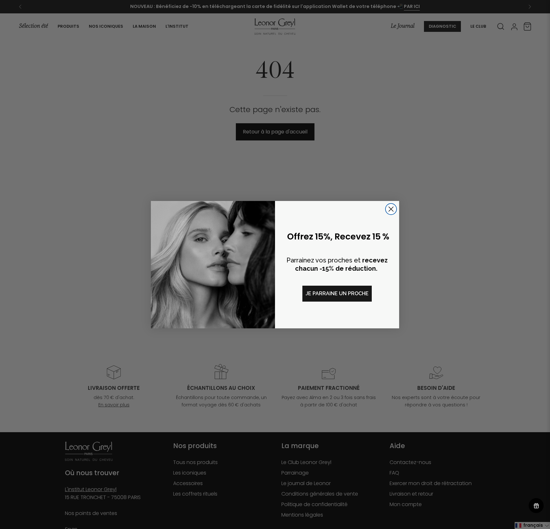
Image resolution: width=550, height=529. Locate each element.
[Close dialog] (391, 209)
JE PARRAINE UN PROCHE (337, 293)
